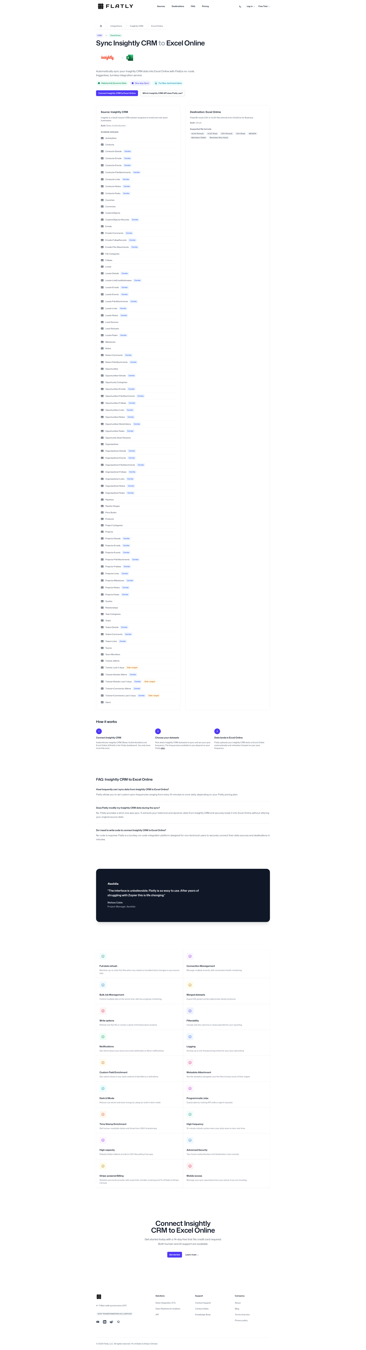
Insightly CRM (136, 26)
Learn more (192, 1254)
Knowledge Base (203, 1314)
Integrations (116, 26)
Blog (237, 1308)
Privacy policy (241, 1320)
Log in (251, 6)
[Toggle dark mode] (240, 6)
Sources (161, 6)
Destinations (178, 6)
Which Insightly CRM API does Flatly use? (163, 93)
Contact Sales (201, 1308)
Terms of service (242, 1314)
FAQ (193, 6)
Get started (174, 1254)
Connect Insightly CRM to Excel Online (117, 93)
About (238, 1302)
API (157, 1314)
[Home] (101, 26)
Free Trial (264, 6)
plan (163, 748)
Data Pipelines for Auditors (168, 1308)
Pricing (205, 6)
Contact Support (203, 1302)
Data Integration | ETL (166, 1302)
